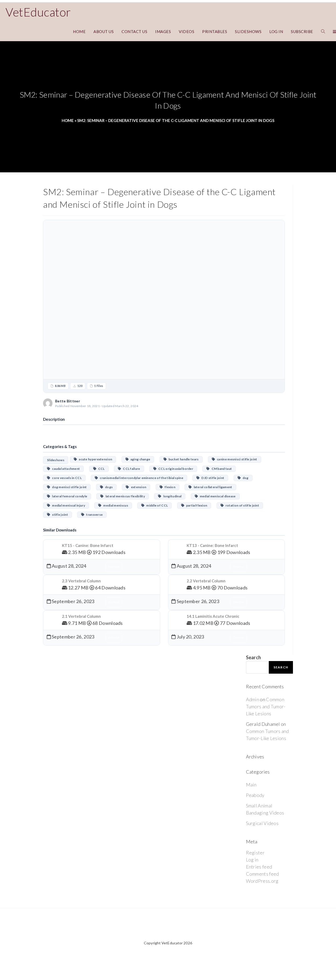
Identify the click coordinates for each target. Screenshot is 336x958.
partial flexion (195, 505)
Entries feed (259, 867)
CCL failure (130, 469)
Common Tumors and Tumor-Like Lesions (266, 706)
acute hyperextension (94, 459)
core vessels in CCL (66, 478)
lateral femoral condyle (68, 496)
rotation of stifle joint (241, 505)
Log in (252, 860)
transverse (93, 515)
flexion (169, 487)
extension (137, 487)
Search (253, 657)
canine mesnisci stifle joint (236, 459)
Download (268, 403)
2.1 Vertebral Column (81, 616)
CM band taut (221, 469)
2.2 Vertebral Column (206, 580)
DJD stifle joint (212, 478)
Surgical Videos (262, 823)
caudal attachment (65, 469)
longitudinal (171, 496)
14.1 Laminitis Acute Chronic (213, 616)
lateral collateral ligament (212, 487)
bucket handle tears (183, 459)
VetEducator (38, 12)
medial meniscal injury (67, 505)
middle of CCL (156, 505)
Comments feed (262, 874)
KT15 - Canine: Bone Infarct (87, 545)
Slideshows (55, 460)
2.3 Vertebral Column (81, 580)
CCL (100, 469)
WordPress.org (262, 881)
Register (255, 852)
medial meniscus (114, 505)
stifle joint (59, 515)
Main (251, 784)
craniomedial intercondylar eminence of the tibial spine (140, 478)
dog (245, 478)
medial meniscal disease (217, 496)
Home (68, 120)
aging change (139, 459)
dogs (108, 487)
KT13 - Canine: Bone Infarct (212, 545)
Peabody (255, 795)
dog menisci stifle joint (68, 487)
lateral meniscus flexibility (124, 496)
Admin (252, 699)
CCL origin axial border (174, 469)
